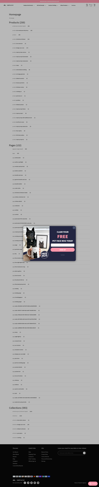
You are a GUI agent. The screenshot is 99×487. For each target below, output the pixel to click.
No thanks (63, 255)
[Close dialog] (74, 228)
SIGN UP (63, 250)
